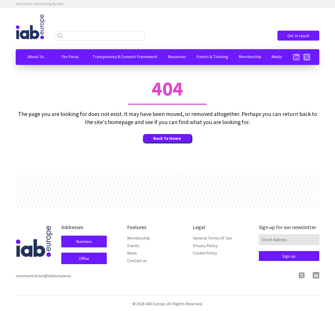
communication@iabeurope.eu (43, 275)
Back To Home (167, 138)
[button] (36, 56)
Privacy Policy (205, 245)
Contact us (137, 260)
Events (133, 245)
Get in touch (298, 35)
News (132, 253)
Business (84, 241)
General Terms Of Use (212, 238)
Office (84, 258)
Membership (138, 238)
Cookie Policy (205, 253)
